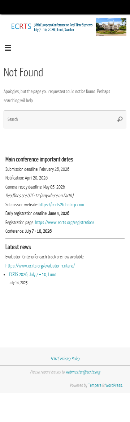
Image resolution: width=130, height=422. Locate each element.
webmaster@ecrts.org (82, 372)
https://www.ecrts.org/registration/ (64, 222)
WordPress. (114, 385)
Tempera (94, 385)
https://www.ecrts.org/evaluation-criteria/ (40, 266)
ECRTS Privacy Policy (65, 358)
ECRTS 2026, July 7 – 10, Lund (32, 274)
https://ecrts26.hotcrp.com (61, 204)
